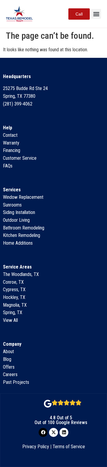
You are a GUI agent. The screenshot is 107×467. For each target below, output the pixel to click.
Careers (10, 374)
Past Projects (16, 382)
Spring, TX (12, 312)
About (8, 351)
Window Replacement (23, 197)
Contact (10, 135)
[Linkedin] (63, 432)
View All (10, 320)
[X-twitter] (53, 432)
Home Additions (18, 243)
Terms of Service (69, 446)
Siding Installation (19, 212)
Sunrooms (12, 205)
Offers (9, 367)
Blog (7, 359)
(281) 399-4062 (17, 104)
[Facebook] (43, 432)
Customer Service (20, 158)
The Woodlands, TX (21, 274)
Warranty (11, 143)
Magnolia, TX (15, 305)
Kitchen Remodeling (21, 235)
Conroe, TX (13, 282)
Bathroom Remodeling (23, 228)
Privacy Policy (35, 446)
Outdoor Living (16, 220)
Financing (11, 150)
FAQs (7, 166)
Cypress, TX (14, 289)
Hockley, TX (14, 297)
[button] (96, 14)
